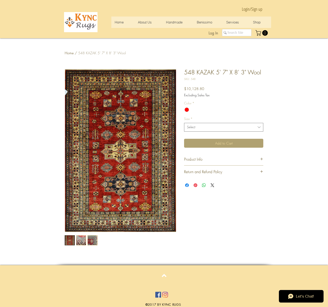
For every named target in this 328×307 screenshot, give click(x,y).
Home (69, 52)
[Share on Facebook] (187, 185)
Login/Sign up (252, 9)
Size (188, 119)
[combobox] (223, 127)
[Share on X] (212, 185)
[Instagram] (165, 295)
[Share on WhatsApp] (204, 185)
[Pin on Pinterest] (195, 185)
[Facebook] (158, 295)
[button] (262, 33)
